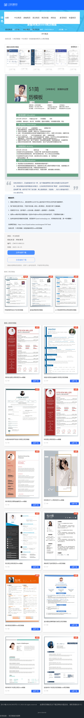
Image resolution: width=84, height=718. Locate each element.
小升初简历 (18, 29)
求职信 (53, 18)
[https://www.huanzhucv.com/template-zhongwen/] (12, 57)
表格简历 (26, 18)
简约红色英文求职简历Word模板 (15, 377)
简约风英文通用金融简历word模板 (16, 501)
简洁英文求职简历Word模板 (14, 563)
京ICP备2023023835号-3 (9, 704)
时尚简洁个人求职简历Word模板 (54, 500)
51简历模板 (16, 39)
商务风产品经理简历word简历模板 (54, 563)
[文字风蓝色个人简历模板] (73, 57)
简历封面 (45, 18)
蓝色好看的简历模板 (36, 310)
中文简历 (17, 18)
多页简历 (63, 18)
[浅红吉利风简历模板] (49, 57)
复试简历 (8, 29)
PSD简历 (26, 29)
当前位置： (8, 39)
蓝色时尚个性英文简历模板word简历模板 (57, 687)
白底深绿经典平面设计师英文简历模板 (17, 439)
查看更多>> (75, 47)
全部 (7, 18)
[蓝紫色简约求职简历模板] (61, 57)
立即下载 (12, 69)
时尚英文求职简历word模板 (52, 439)
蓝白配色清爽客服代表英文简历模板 (55, 621)
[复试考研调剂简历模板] (36, 57)
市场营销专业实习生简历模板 (14, 310)
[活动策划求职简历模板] (24, 57)
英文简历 (35, 18)
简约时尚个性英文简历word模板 (15, 687)
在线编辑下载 (21, 260)
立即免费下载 (21, 252)
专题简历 (72, 18)
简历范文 (35, 29)
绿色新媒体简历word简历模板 (39, 39)
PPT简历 (45, 34)
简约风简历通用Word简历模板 (14, 625)
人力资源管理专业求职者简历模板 (65, 310)
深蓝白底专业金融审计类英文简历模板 (56, 377)
